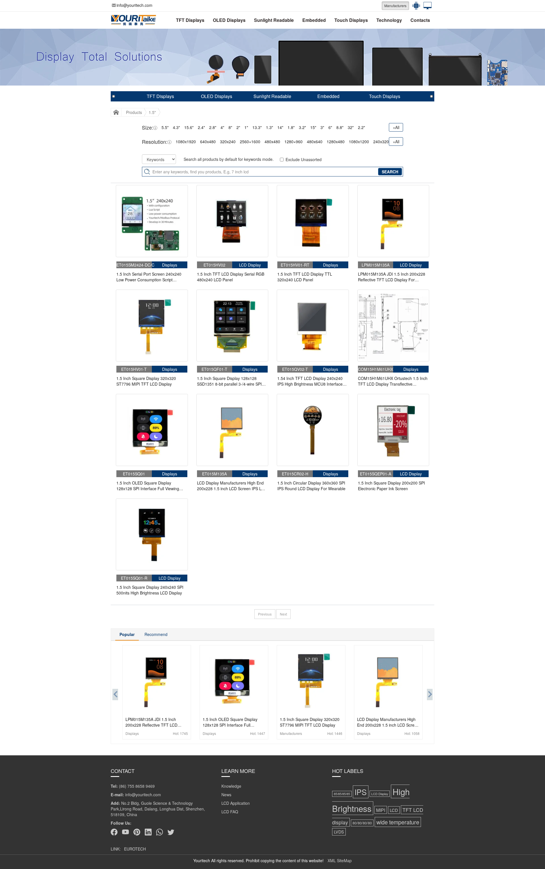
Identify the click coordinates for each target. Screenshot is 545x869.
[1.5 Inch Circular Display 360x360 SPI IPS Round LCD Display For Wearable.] (313, 430)
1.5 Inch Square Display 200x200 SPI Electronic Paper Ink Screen (391, 485)
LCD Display (379, 793)
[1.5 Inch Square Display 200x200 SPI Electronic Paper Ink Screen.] (393, 430)
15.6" (189, 127)
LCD (394, 810)
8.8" (339, 127)
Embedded (314, 20)
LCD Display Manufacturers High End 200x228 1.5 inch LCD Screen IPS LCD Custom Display (232, 485)
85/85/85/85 (342, 794)
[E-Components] (414, 5)
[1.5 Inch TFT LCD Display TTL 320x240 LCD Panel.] (313, 221)
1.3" (269, 127)
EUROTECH (135, 849)
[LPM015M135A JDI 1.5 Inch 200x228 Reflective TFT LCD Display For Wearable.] (393, 221)
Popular (127, 634)
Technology (389, 20)
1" (246, 127)
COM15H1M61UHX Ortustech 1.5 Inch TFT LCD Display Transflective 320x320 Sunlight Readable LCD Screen (392, 381)
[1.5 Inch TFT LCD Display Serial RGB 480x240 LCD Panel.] (232, 221)
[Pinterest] (136, 832)
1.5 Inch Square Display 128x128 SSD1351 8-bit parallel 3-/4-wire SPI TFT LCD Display (229, 381)
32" (351, 127)
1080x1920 (186, 141)
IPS (361, 791)
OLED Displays (229, 20)
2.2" (361, 127)
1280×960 (293, 141)
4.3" (176, 127)
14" (280, 127)
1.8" (291, 127)
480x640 (314, 141)
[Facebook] (114, 832)
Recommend (155, 634)
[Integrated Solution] (426, 5)
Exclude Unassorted (304, 159)
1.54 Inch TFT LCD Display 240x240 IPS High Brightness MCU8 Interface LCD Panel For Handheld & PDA (310, 381)
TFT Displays (190, 20)
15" (313, 127)
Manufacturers (395, 5)
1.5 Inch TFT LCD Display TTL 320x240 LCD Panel (304, 276)
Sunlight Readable (274, 20)
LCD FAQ (229, 811)
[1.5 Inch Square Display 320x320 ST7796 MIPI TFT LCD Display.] (152, 326)
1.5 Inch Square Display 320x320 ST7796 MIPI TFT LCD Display (146, 381)
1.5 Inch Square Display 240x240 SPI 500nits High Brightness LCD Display (149, 590)
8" (230, 127)
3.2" (302, 127)
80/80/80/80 (362, 823)
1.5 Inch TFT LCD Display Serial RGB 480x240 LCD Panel (230, 276)
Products (134, 112)
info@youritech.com (134, 5)
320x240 (228, 141)
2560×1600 (250, 141)
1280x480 (336, 141)
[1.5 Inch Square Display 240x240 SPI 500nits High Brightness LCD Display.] (152, 534)
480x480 (272, 141)
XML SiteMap (340, 860)
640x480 (208, 141)
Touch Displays (351, 20)
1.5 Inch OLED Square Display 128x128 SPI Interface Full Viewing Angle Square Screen (147, 485)
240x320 (381, 141)
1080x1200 (359, 141)
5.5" (165, 127)
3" (322, 127)
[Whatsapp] (159, 832)
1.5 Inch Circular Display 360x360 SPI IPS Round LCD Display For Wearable (311, 485)
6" (330, 127)
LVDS (339, 832)
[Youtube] (125, 832)
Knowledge (231, 786)
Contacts (420, 20)
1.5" (152, 112)
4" (222, 127)
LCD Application (235, 803)
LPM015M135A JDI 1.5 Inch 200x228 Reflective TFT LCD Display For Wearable (391, 276)
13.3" (257, 127)
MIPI (380, 810)
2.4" (201, 127)
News (226, 794)
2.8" (212, 127)
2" (238, 127)
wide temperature (397, 822)
